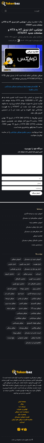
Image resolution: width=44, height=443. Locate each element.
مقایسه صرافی (36, 338)
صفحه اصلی (22, 401)
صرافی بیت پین (10, 303)
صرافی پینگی (11, 328)
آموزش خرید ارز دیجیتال (32, 259)
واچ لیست (10, 338)
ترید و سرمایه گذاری (34, 294)
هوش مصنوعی (23, 338)
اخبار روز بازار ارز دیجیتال (32, 269)
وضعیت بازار (22, 414)
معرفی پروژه (17, 333)
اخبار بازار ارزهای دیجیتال (34, 227)
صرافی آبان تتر (9, 294)
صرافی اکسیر (23, 303)
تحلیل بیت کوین (35, 279)
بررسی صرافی (28, 274)
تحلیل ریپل (37, 289)
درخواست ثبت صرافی (22, 412)
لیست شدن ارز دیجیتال (33, 333)
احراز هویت (37, 264)
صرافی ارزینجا (10, 298)
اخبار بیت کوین (25, 264)
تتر (19, 274)
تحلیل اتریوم (9, 274)
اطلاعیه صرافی (32, 22)
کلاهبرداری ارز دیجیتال (33, 343)
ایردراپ (38, 274)
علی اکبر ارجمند (12, 40)
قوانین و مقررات (22, 409)
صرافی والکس (36, 328)
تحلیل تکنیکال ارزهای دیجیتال (32, 240)
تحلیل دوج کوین (18, 284)
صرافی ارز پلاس (23, 298)
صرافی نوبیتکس (18, 323)
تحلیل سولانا (24, 289)
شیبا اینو (21, 294)
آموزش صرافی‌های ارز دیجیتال (32, 218)
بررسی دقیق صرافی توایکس (20, 132)
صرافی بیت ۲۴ (36, 308)
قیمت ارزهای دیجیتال (22, 417)
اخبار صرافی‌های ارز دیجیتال (33, 231)
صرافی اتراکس (36, 298)
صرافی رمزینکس (22, 313)
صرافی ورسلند (23, 328)
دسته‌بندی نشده (37, 245)
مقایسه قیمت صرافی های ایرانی (22, 419)
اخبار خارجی (12, 264)
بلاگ (40, 22)
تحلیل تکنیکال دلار (34, 284)
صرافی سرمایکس (35, 318)
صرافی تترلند (11, 308)
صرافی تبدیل (23, 308)
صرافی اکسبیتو (36, 303)
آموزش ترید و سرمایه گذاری (33, 214)
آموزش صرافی (16, 259)
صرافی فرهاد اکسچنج (34, 323)
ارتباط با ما (22, 407)
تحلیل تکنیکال (20, 279)
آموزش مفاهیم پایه (36, 222)
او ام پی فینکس (15, 269)
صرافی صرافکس (21, 318)
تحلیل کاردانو (12, 289)
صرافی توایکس (22, 37)
